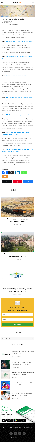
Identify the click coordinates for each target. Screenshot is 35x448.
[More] (5, 176)
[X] (11, 172)
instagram (24, 435)
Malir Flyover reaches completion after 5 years (19, 115)
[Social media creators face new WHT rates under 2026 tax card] (5, 385)
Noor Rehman (5, 24)
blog (17, 3)
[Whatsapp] (24, 172)
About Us (11, 427)
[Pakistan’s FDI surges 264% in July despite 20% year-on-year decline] (5, 364)
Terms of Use (28, 427)
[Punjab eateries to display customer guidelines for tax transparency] (5, 395)
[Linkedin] (18, 172)
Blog (4, 427)
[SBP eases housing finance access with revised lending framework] (5, 374)
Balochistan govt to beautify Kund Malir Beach (19, 41)
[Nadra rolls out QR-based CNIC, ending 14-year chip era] (5, 354)
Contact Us (18, 427)
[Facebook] (5, 172)
